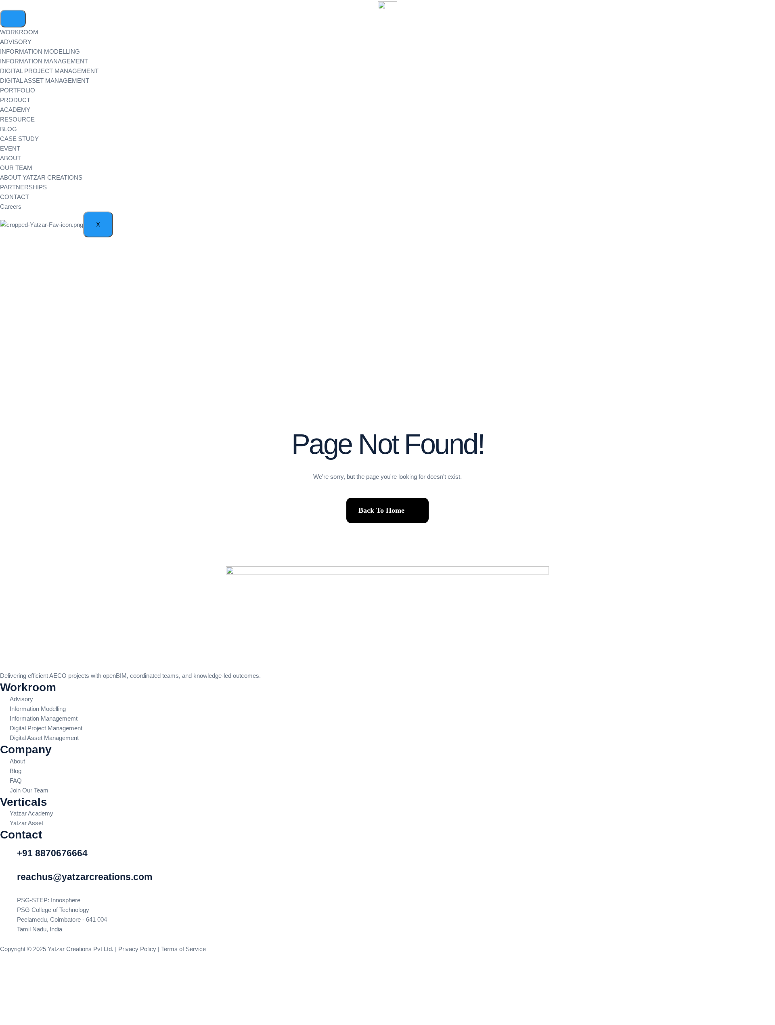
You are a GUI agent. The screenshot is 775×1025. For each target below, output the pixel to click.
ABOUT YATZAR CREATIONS (41, 177)
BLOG (8, 129)
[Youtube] (387, 969)
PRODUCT (15, 99)
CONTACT (14, 196)
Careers (10, 206)
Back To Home (381, 510)
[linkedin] (387, 959)
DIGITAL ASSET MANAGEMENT (44, 80)
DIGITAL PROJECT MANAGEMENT (49, 70)
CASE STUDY (19, 138)
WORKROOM (19, 32)
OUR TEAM (16, 167)
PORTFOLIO (17, 90)
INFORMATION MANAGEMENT (44, 61)
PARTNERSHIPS (23, 187)
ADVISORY (15, 41)
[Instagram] (387, 979)
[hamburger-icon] (13, 18)
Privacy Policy (137, 948)
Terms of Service (184, 948)
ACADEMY (15, 109)
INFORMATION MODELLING (40, 51)
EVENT (10, 148)
